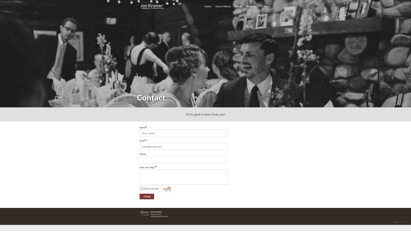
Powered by (392, 222)
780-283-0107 (155, 214)
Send (148, 196)
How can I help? (147, 167)
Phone (143, 154)
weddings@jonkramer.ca (159, 216)
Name (143, 127)
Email (142, 140)
